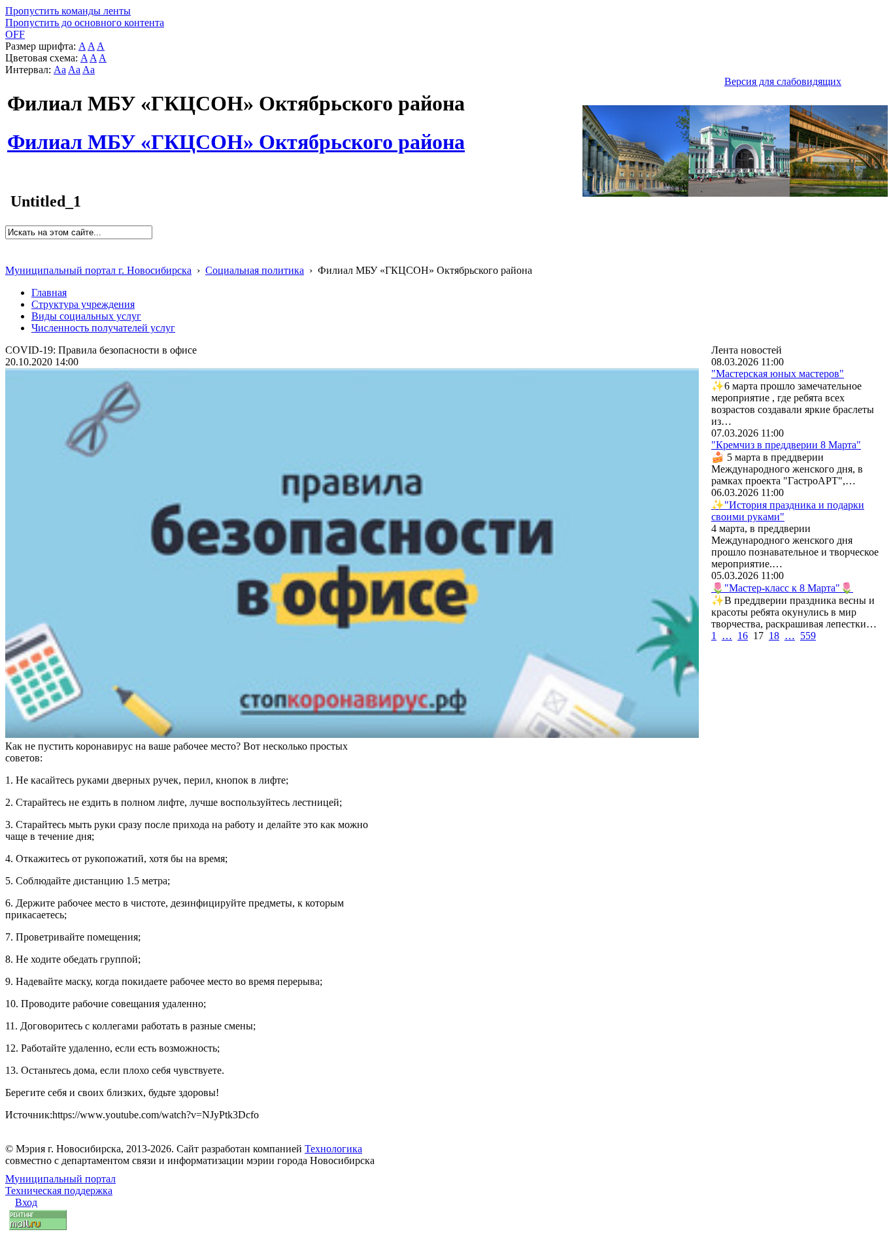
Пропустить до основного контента (84, 22)
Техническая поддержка (58, 1190)
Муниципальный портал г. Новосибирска (98, 270)
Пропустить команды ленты (68, 10)
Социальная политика (254, 270)
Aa (60, 69)
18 (774, 635)
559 (808, 635)
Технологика (333, 1148)
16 (742, 635)
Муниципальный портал (60, 1178)
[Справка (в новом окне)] (10, 256)
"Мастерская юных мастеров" (777, 373)
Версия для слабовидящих (782, 81)
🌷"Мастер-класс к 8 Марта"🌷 (782, 587)
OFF (15, 34)
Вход (26, 1202)
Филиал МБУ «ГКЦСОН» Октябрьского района (236, 134)
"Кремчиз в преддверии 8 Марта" (786, 444)
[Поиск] (9, 245)
